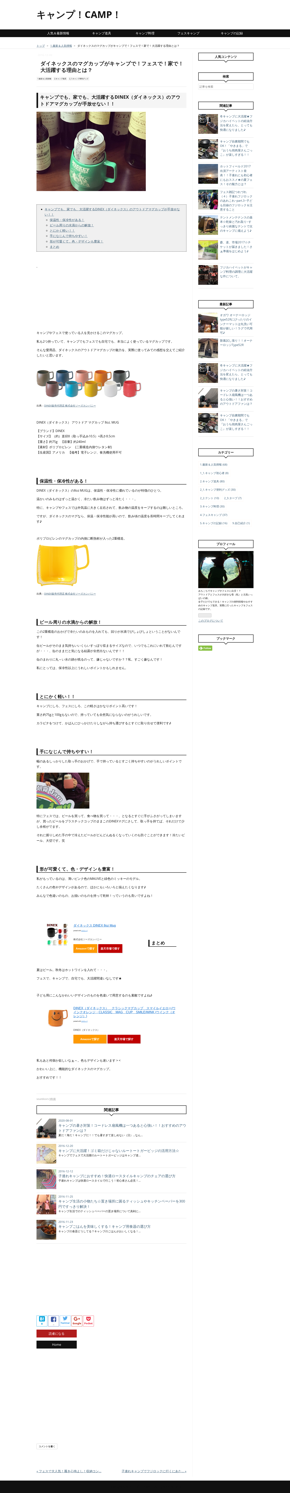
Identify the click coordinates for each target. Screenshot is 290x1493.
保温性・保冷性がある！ (67, 220)
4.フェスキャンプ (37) (213, 515)
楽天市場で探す (110, 948)
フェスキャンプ (188, 33)
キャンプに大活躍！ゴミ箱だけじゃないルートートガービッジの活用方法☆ (118, 1150)
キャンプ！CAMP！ (79, 14)
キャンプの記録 (232, 33)
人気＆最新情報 (58, 33)
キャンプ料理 (145, 33)
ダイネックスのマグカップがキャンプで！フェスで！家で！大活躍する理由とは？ (111, 66)
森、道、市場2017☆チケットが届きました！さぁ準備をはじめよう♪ (236, 246)
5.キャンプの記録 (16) (213, 523)
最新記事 (226, 304)
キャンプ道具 (101, 33)
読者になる (57, 1333)
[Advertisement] (111, 296)
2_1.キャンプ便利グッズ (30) (218, 489)
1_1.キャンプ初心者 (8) (214, 473)
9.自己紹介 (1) (241, 523)
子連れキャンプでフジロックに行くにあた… (154, 1471)
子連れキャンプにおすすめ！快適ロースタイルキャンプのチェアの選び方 (117, 1175)
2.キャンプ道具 (60, 78)
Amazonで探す (85, 948)
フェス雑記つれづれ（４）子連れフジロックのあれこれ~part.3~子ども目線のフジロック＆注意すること (236, 201)
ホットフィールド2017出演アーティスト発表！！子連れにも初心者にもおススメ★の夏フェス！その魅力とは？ (236, 175)
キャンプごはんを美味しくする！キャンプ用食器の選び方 (104, 1226)
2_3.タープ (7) (232, 498)
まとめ (54, 247)
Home (56, 1344)
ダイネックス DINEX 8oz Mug (94, 925)
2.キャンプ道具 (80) (212, 481)
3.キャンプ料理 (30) (212, 506)
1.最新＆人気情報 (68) (213, 464)
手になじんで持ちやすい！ (69, 236)
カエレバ (84, 931)
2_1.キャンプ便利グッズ (78, 78)
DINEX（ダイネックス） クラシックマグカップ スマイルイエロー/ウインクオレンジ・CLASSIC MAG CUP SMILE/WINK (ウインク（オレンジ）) (124, 1012)
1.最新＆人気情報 (44, 78)
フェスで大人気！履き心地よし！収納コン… (68, 1471)
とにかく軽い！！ (62, 230)
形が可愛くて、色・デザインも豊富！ (76, 241)
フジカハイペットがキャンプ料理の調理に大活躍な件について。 (236, 271)
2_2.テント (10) (209, 498)
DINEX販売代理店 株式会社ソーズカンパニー (70, 405)
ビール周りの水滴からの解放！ (72, 225)
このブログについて (210, 620)
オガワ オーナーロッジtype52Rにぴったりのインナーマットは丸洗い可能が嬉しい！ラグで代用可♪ (236, 324)
